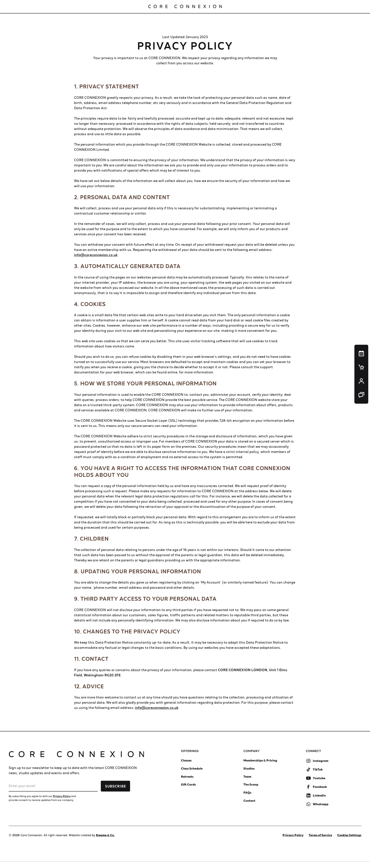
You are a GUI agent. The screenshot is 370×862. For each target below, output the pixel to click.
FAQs (247, 792)
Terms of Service (320, 835)
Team (247, 776)
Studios (249, 768)
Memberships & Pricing (260, 760)
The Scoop (250, 784)
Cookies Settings (349, 835)
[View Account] (361, 381)
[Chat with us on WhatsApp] (361, 395)
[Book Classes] (361, 353)
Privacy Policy (293, 835)
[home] (185, 6)
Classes (186, 760)
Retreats (187, 776)
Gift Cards (188, 784)
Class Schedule (192, 768)
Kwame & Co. (105, 835)
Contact (249, 800)
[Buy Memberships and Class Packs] (361, 367)
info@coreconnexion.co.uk (96, 255)
